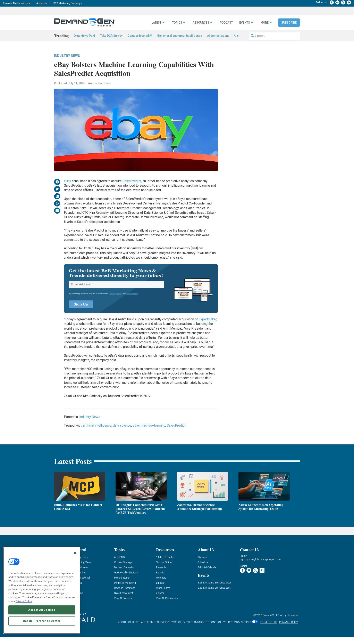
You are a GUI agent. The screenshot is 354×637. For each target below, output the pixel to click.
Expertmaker (208, 319)
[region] (41, 590)
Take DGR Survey (111, 35)
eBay (67, 181)
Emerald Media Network (16, 3)
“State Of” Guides (165, 557)
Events (244, 22)
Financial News (80, 567)
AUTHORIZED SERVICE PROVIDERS (160, 622)
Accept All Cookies (41, 609)
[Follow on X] (343, 2)
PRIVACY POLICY (288, 622)
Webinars (161, 577)
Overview (203, 557)
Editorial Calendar (207, 567)
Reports (160, 572)
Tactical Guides (164, 562)
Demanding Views (81, 562)
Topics (177, 22)
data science (122, 425)
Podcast (226, 22)
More (265, 22)
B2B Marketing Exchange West (214, 582)
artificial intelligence (97, 425)
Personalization (122, 577)
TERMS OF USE (268, 622)
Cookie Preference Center (41, 620)
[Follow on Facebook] (332, 2)
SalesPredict (132, 181)
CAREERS (133, 622)
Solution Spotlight (81, 577)
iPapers (160, 593)
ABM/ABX (119, 557)
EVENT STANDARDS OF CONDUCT (202, 622)
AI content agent (218, 35)
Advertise (41, 3)
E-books (160, 583)
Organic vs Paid (84, 35)
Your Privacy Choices (237, 622)
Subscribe (289, 22)
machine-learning (153, 425)
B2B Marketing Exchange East (214, 588)
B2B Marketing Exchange (67, 3)
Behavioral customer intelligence (179, 35)
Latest (156, 22)
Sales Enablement (123, 593)
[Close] (74, 553)
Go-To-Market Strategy (126, 572)
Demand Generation (124, 567)
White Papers (163, 588)
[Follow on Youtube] (337, 2)
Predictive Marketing (125, 583)
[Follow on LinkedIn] (349, 2)
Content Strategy (123, 562)
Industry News (67, 56)
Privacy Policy (24, 601)
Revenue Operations (124, 588)
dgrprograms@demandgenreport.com (260, 559)
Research (161, 567)
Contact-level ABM (140, 35)
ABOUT (122, 622)
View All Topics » (123, 598)
